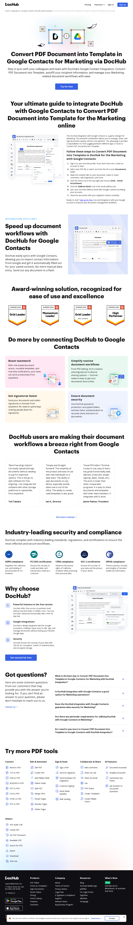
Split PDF (38, 788)
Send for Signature (67, 773)
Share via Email (91, 778)
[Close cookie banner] (124, 917)
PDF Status (89, 788)
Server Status (35, 892)
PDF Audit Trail (16, 824)
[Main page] (12, 5)
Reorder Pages (41, 804)
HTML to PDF (15, 799)
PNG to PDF (15, 778)
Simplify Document (117, 773)
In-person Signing (67, 786)
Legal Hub (59, 892)
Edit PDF (38, 767)
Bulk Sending (65, 799)
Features (98, 4)
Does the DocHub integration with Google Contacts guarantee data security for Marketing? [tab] (82, 705)
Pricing (88, 4)
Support (58, 898)
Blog (82, 882)
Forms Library (36, 898)
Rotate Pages (40, 799)
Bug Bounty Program (64, 904)
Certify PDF (14, 830)
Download (14, 856)
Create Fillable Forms (90, 800)
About (57, 882)
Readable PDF (16, 840)
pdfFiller (83, 889)
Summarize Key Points (116, 779)
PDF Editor (34, 882)
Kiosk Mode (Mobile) (65, 792)
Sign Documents (37, 889)
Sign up (122, 4)
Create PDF (39, 773)
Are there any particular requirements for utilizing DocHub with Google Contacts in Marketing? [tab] (85, 718)
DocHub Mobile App (88, 886)
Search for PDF (16, 845)
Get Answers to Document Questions (115, 789)
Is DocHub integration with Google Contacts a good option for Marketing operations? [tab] (82, 693)
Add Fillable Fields (42, 778)
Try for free (66, 86)
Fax (86, 783)
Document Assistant (118, 767)
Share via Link (90, 773)
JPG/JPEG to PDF (17, 783)
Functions (34, 904)
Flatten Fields (40, 783)
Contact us (10, 707)
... (95, 918)
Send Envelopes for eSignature (68, 779)
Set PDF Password (17, 835)
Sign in (111, 4)
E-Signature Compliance (65, 895)
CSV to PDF (14, 793)
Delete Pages (40, 809)
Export (12, 850)
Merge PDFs (40, 793)
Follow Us (11, 893)
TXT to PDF (15, 773)
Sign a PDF (64, 767)
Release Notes (61, 901)
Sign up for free (86, 200)
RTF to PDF (15, 804)
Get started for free (21, 657)
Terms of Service (62, 886)
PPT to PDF (15, 788)
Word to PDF (15, 767)
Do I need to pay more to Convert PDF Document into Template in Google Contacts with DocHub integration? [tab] (83, 730)
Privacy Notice (61, 889)
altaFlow (83, 898)
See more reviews (65, 517)
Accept (112, 918)
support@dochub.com (13, 884)
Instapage (84, 901)
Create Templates (92, 793)
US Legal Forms (86, 892)
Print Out (13, 861)
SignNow (84, 895)
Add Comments (91, 767)
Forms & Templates (38, 886)
